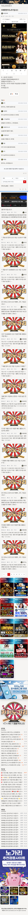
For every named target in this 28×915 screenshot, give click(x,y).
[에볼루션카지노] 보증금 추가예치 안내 (10, 734)
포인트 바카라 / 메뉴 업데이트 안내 (10, 744)
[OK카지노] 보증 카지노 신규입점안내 (10, 732)
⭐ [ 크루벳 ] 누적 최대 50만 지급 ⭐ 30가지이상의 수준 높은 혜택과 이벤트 (12, 798)
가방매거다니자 (6, 127)
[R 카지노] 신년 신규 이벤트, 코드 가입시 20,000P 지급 (12, 775)
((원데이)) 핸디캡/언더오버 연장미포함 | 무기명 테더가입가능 (12, 787)
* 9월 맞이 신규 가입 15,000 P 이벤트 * (11, 803)
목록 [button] (25, 173)
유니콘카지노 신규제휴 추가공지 (9, 758)
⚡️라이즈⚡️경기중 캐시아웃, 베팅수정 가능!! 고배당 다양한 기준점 (12, 777)
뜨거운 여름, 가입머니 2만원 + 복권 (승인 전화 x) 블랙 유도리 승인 (12, 773)
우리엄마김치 (6, 135)
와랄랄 (4, 159)
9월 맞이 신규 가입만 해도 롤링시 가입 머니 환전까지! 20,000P (12, 780)
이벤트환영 (24, 339)
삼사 (26, 212)
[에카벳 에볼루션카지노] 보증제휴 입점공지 (11, 746)
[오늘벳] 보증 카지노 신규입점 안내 (9, 737)
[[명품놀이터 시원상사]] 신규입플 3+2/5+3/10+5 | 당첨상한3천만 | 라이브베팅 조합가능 (12, 801)
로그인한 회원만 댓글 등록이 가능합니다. (14, 169)
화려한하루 (5, 13)
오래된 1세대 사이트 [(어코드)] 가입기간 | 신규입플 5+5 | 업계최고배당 (12, 789)
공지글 (3, 728)
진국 (4, 151)
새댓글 (3, 810)
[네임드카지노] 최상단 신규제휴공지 (10, 755)
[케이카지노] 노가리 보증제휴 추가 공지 (11, 762)
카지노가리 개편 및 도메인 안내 (9, 748)
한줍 (4, 143)
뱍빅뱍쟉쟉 (24, 401)
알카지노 (25, 307)
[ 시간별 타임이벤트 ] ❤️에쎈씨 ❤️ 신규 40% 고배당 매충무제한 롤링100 (12, 791)
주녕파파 (5, 111)
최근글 (3, 769)
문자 (4, 103)
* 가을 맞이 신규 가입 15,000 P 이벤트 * (12, 782)
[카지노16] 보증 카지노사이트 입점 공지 (11, 739)
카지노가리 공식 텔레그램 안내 (8, 751)
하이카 (25, 242)
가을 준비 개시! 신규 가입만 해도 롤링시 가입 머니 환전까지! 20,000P (12, 796)
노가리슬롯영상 (6, 119)
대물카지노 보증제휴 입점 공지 (8, 753)
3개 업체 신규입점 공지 (7, 741)
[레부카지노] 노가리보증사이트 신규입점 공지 (11, 765)
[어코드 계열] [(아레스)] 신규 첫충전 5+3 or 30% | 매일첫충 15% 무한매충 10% (12, 805)
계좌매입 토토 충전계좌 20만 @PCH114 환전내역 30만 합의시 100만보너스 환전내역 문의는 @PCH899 (10, 820)
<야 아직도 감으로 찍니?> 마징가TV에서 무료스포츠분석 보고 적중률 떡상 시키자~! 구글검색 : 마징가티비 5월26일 (10, 813)
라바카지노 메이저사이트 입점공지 (9, 760)
